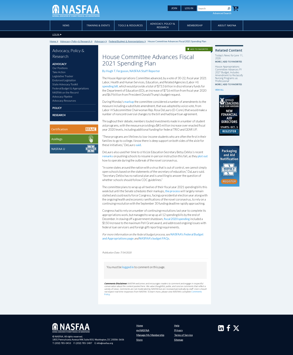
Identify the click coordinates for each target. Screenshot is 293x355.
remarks (107, 156)
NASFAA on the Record (65, 92)
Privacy (178, 330)
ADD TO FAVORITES (199, 49)
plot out (203, 156)
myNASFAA (142, 330)
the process (172, 191)
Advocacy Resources (64, 100)
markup (129, 101)
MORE (218, 61)
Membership (195, 25)
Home (53, 41)
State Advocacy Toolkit (65, 84)
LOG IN (189, 8)
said (138, 145)
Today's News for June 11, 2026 (229, 57)
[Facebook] (228, 329)
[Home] (76, 10)
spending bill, (110, 86)
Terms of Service (183, 335)
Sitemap (178, 339)
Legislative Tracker (62, 76)
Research (58, 115)
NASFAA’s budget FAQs (154, 238)
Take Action (58, 72)
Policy (57, 107)
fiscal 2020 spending (177, 219)
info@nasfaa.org (105, 343)
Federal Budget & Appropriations (126, 41)
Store (139, 339)
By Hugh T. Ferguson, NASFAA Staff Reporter (131, 71)
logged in (128, 267)
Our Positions (60, 68)
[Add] (188, 49)
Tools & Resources (130, 25)
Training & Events (98, 25)
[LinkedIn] (221, 329)
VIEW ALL (219, 89)
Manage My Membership (150, 335)
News (66, 25)
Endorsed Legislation (64, 80)
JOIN (174, 8)
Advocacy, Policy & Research (75, 41)
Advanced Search (222, 13)
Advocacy (99, 41)
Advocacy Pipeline (62, 96)
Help (176, 325)
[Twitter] (236, 329)
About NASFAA (227, 25)
